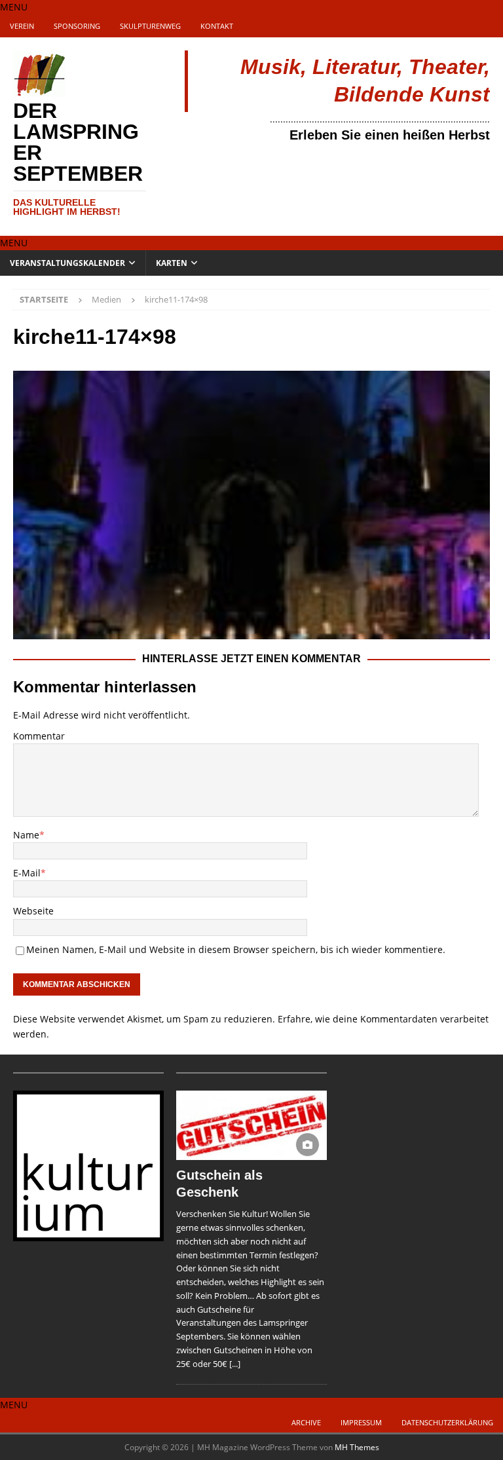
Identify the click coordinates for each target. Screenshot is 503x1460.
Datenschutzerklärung (447, 1422)
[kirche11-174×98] (251, 631)
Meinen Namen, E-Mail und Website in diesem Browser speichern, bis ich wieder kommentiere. (235, 949)
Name (26, 835)
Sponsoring (77, 26)
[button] (14, 7)
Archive (306, 1422)
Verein (22, 26)
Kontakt (216, 26)
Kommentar (39, 736)
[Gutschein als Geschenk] (251, 1125)
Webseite (33, 911)
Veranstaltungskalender (67, 263)
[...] (234, 1364)
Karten (171, 263)
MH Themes (357, 1447)
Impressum (361, 1422)
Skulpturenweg (150, 26)
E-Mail (27, 873)
